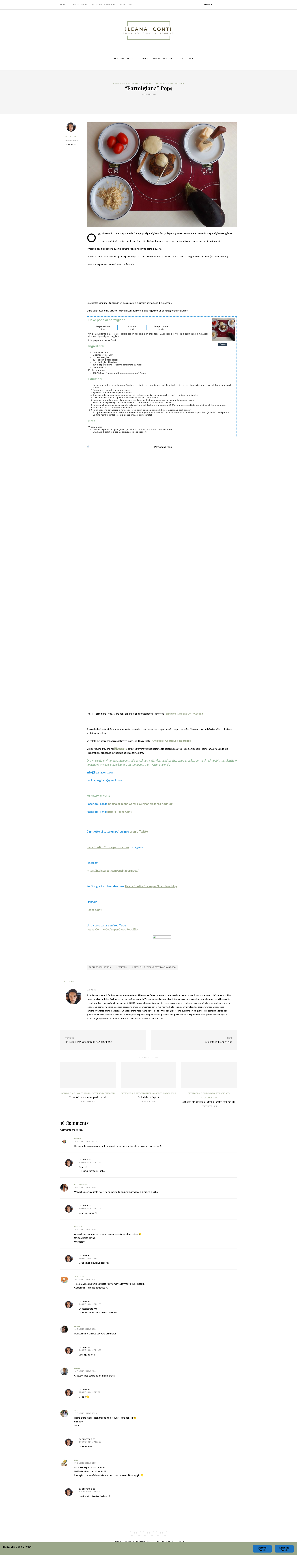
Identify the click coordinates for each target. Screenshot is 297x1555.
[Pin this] (154, 101)
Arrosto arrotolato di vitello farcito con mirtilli (208, 1101)
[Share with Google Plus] (150, 101)
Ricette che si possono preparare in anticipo (154, 967)
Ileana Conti (71, 136)
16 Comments (71, 140)
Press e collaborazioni (103, 5)
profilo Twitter (139, 831)
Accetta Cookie (262, 1548)
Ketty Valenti (80, 1184)
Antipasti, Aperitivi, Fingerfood (171, 740)
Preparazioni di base (130, 1093)
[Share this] (143, 101)
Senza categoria (176, 83)
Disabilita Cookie (284, 1548)
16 (63, 981)
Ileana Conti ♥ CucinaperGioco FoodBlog (113, 929)
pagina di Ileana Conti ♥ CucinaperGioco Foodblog (140, 803)
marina (77, 1138)
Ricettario (120, 748)
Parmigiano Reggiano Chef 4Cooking (184, 713)
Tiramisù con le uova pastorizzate (88, 1097)
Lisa (76, 1460)
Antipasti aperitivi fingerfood (128, 83)
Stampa (223, 344)
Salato (163, 83)
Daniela (78, 1226)
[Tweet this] (146, 101)
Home (63, 5)
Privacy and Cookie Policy (17, 1546)
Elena (77, 1368)
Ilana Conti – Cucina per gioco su (108, 847)
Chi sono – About (79, 5)
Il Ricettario (126, 5)
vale (76, 1410)
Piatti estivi (121, 967)
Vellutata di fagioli (148, 1097)
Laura (77, 1326)
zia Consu (79, 1276)
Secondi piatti (222, 1093)
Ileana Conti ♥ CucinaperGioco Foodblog (151, 886)
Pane (181, 1541)
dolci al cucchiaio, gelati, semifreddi (79, 1093)
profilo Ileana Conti (119, 811)
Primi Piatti (146, 1093)
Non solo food (151, 83)
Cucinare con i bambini (100, 967)
